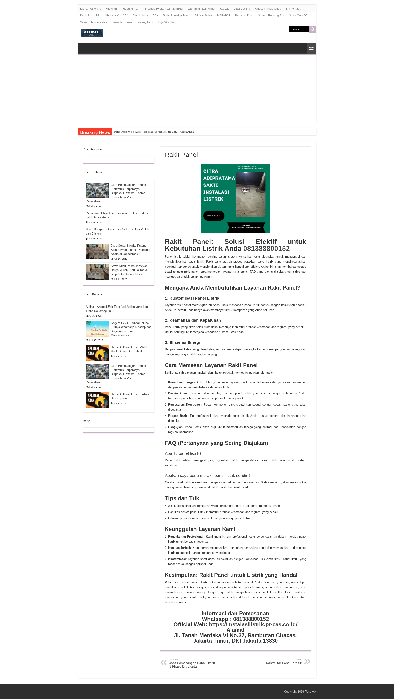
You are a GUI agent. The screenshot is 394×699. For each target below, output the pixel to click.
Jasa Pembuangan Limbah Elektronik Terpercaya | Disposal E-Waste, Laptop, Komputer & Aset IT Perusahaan (116, 193)
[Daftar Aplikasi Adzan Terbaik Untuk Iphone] (97, 400)
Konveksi (86, 15)
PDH (155, 15)
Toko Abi (310, 691)
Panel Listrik (140, 15)
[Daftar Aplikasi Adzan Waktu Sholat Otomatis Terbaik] (97, 353)
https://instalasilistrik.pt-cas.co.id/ (253, 624)
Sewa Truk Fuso (122, 22)
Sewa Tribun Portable (93, 22)
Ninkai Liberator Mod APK (112, 15)
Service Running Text (271, 15)
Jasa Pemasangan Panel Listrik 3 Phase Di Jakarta (192, 663)
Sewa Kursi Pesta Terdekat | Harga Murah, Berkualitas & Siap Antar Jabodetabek (129, 270)
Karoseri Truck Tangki (268, 8)
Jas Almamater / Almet (201, 8)
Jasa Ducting (242, 8)
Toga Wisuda (166, 22)
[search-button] (312, 29)
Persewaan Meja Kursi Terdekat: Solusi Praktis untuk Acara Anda (154, 131)
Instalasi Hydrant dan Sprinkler (164, 8)
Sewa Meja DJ (298, 15)
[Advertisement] (197, 89)
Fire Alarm (112, 8)
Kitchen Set (293, 8)
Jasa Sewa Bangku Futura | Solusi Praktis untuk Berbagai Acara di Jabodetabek (130, 250)
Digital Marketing (90, 8)
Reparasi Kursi (244, 15)
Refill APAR (223, 15)
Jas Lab (224, 8)
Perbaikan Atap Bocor (176, 15)
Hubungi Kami (132, 8)
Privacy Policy (203, 15)
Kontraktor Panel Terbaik (284, 661)
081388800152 (266, 248)
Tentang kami (144, 22)
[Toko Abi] (92, 32)
